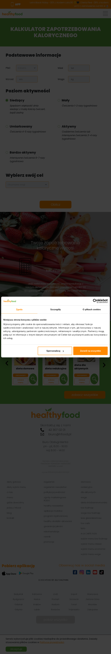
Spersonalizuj (53, 351)
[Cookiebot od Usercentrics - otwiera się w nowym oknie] (95, 301)
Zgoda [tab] (19, 309)
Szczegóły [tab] (55, 309)
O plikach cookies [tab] (92, 309)
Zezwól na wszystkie (90, 351)
